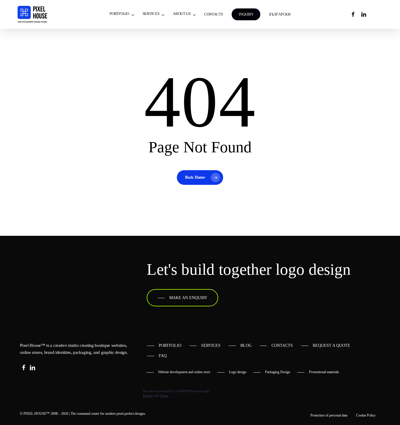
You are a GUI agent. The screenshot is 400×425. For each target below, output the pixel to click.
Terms (164, 395)
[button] (182, 297)
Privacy (148, 395)
